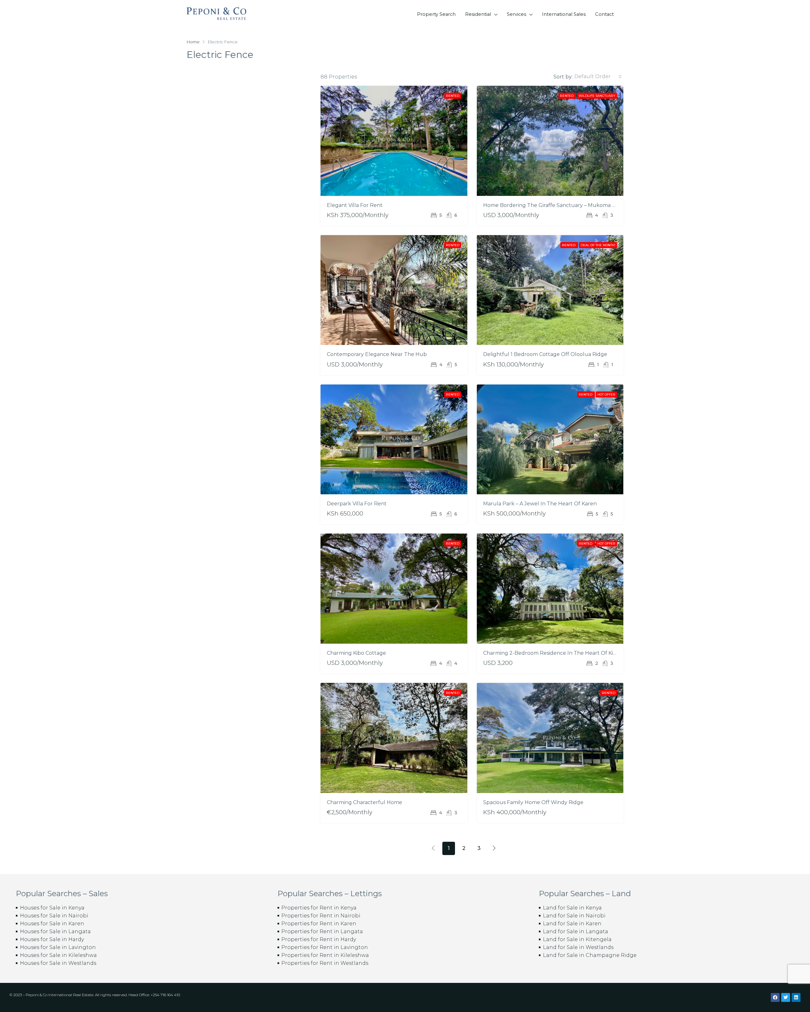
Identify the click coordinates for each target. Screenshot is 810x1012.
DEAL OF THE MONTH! (598, 245)
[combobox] (598, 76)
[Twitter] (785, 997)
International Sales (564, 14)
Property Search (436, 14)
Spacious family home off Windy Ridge (533, 802)
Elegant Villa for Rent (355, 205)
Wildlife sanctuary (597, 96)
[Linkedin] (796, 997)
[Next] (494, 848)
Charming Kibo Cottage (356, 653)
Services (516, 14)
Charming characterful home (364, 802)
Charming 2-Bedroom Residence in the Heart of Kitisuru (555, 653)
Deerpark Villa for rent (357, 504)
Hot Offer (606, 394)
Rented (452, 96)
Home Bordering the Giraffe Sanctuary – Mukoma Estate (555, 205)
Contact (604, 14)
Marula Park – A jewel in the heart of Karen (540, 504)
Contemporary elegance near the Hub (377, 354)
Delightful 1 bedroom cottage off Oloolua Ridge (545, 354)
